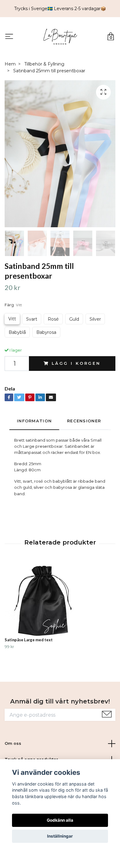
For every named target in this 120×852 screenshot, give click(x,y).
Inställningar (60, 836)
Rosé (53, 319)
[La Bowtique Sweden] (60, 37)
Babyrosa (46, 332)
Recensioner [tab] (84, 421)
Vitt (12, 319)
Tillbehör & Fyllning (44, 64)
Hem (10, 64)
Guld (74, 319)
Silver (95, 319)
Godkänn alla (60, 820)
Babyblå (17, 332)
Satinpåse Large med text (29, 639)
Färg (13, 305)
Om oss (13, 743)
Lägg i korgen (76, 363)
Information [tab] (34, 421)
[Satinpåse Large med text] (60, 599)
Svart (31, 319)
